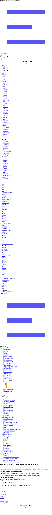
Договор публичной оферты (3, 294)
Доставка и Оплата (5, 67)
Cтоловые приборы (4, 193)
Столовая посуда (4, 186)
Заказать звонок (2, 58)
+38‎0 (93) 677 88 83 (2, 57)
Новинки (4, 68)
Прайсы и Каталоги (4, 74)
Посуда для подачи (4, 224)
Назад (4, 80)
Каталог (1, 78)
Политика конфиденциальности (4, 293)
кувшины (24, 466)
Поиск (8, 56)
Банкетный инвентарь (4, 245)
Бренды (4, 66)
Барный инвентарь (4, 231)
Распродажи (4, 69)
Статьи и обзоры (4, 491)
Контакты (3, 488)
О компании (3, 65)
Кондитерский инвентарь (5, 279)
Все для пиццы (3, 283)
